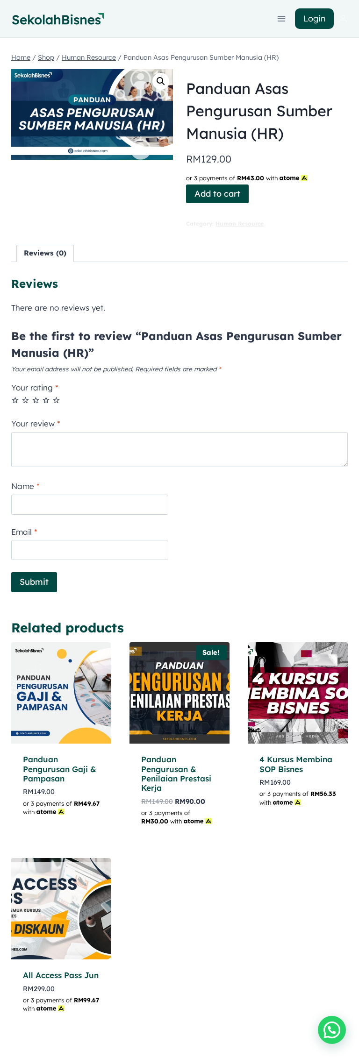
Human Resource (239, 223)
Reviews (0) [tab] (45, 252)
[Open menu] (281, 18)
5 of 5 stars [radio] (56, 400)
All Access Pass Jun (61, 975)
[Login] (343, 18)
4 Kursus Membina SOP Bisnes (295, 763)
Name (25, 486)
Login (314, 18)
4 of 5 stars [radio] (46, 400)
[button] (160, 81)
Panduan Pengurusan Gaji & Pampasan (59, 768)
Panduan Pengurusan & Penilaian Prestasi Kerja (176, 773)
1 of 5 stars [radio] (15, 400)
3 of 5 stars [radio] (36, 400)
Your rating (34, 387)
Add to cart (217, 193)
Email (24, 532)
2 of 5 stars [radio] (25, 400)
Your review (35, 423)
